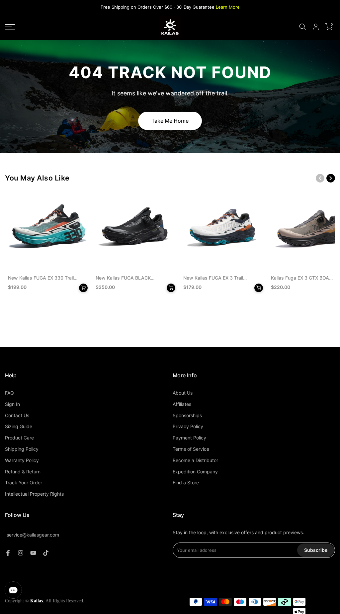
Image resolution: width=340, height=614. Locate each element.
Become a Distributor (195, 460)
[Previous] (320, 178)
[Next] (330, 178)
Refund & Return (23, 471)
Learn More (228, 7)
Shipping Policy (22, 449)
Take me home (170, 120)
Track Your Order (23, 482)
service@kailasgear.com (33, 535)
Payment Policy (189, 437)
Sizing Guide (18, 426)
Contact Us (17, 415)
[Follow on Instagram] (21, 553)
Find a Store (186, 482)
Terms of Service (191, 449)
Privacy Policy (188, 426)
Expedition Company (195, 471)
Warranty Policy (22, 460)
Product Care (19, 437)
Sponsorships (187, 415)
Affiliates (182, 404)
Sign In (12, 404)
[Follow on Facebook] (8, 553)
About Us (183, 393)
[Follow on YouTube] (33, 553)
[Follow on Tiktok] (46, 553)
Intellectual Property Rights (34, 494)
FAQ (9, 393)
